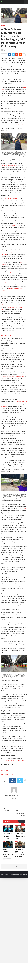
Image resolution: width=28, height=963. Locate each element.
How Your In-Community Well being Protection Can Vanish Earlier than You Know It (20, 811)
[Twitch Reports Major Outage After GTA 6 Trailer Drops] (8, 828)
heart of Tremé (16, 225)
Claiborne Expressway (10, 198)
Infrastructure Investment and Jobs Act (13, 305)
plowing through (6, 282)
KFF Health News (21, 761)
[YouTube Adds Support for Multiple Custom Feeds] (20, 828)
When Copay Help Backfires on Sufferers (7, 808)
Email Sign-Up (6, 336)
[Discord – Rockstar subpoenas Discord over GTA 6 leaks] (8, 844)
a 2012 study (19, 125)
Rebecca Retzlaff (6, 273)
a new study (22, 508)
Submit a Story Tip (7, 774)
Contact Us (4, 770)
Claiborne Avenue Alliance (9, 165)
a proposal (16, 351)
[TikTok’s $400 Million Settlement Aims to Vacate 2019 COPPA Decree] (20, 844)
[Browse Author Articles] (14, 790)
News (3, 25)
